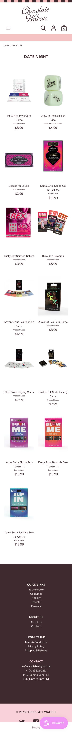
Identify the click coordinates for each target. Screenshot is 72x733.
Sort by (36, 727)
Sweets (36, 602)
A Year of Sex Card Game (53, 321)
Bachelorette (36, 589)
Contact (36, 626)
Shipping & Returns (36, 650)
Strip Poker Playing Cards (19, 392)
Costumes (36, 593)
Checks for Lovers (19, 185)
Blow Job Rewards (53, 256)
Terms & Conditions (36, 642)
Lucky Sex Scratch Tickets (19, 256)
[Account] (54, 25)
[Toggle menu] (8, 27)
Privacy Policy (36, 646)
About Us (36, 622)
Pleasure (36, 606)
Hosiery (36, 597)
